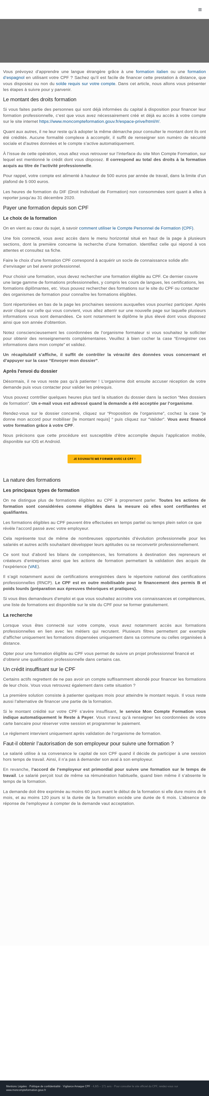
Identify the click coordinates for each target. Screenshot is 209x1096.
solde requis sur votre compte (85, 83)
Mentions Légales (16, 1086)
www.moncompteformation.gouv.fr (26, 1090)
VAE (33, 566)
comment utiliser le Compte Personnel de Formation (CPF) (136, 228)
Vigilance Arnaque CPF (76, 1086)
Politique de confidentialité (44, 1086)
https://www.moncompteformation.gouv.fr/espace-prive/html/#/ (99, 121)
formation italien (152, 71)
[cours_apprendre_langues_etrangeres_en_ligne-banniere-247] (26, 821)
